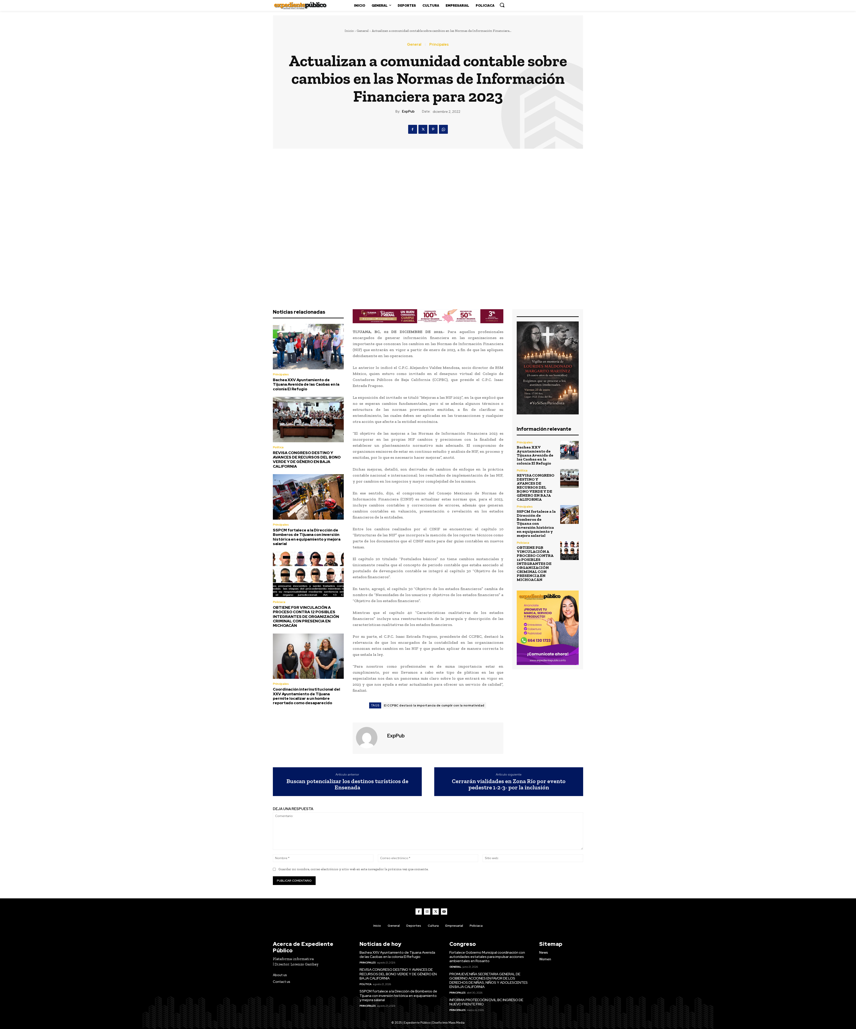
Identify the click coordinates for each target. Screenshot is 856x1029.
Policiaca (279, 602)
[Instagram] (427, 911)
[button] (502, 5)
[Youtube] (444, 911)
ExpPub (408, 111)
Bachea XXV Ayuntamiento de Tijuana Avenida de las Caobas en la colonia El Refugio (306, 384)
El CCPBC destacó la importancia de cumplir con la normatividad (434, 705)
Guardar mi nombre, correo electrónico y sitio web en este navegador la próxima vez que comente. (353, 869)
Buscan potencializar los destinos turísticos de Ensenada (347, 784)
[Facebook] (412, 129)
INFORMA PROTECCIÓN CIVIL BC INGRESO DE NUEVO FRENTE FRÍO (486, 1002)
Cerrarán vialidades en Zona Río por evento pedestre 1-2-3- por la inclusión (509, 784)
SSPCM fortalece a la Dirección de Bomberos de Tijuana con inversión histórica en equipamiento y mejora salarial (306, 537)
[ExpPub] (369, 737)
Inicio (349, 31)
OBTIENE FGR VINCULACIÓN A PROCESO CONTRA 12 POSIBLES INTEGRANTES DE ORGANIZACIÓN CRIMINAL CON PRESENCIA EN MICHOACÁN (306, 616)
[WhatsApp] (443, 129)
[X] (422, 129)
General (363, 31)
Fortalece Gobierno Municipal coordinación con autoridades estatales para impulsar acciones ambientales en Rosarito (487, 956)
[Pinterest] (433, 129)
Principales (439, 44)
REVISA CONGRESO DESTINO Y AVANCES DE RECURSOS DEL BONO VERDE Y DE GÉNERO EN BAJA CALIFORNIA (307, 459)
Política (278, 447)
